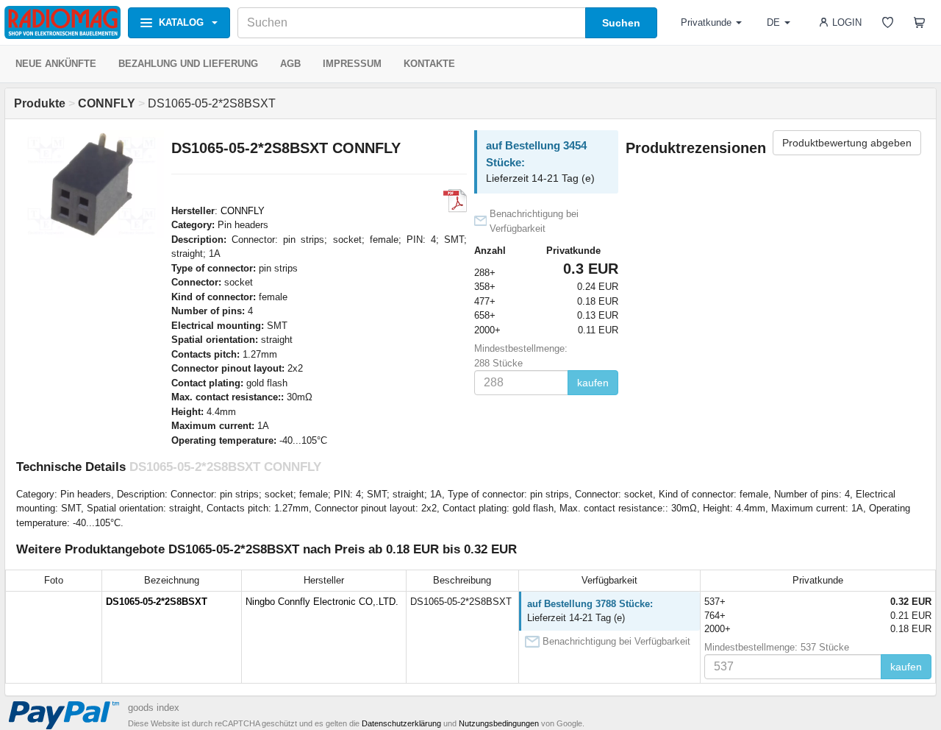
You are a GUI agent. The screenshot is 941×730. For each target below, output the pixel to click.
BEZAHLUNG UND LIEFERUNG (188, 63)
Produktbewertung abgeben (847, 143)
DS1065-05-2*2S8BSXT (156, 601)
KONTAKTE (429, 63)
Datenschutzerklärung (401, 723)
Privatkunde (706, 22)
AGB (290, 63)
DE (773, 22)
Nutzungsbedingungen (499, 723)
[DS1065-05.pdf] (455, 201)
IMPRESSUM (352, 63)
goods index (153, 707)
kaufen (593, 383)
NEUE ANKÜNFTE (55, 63)
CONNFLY (243, 210)
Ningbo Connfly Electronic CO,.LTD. (322, 601)
